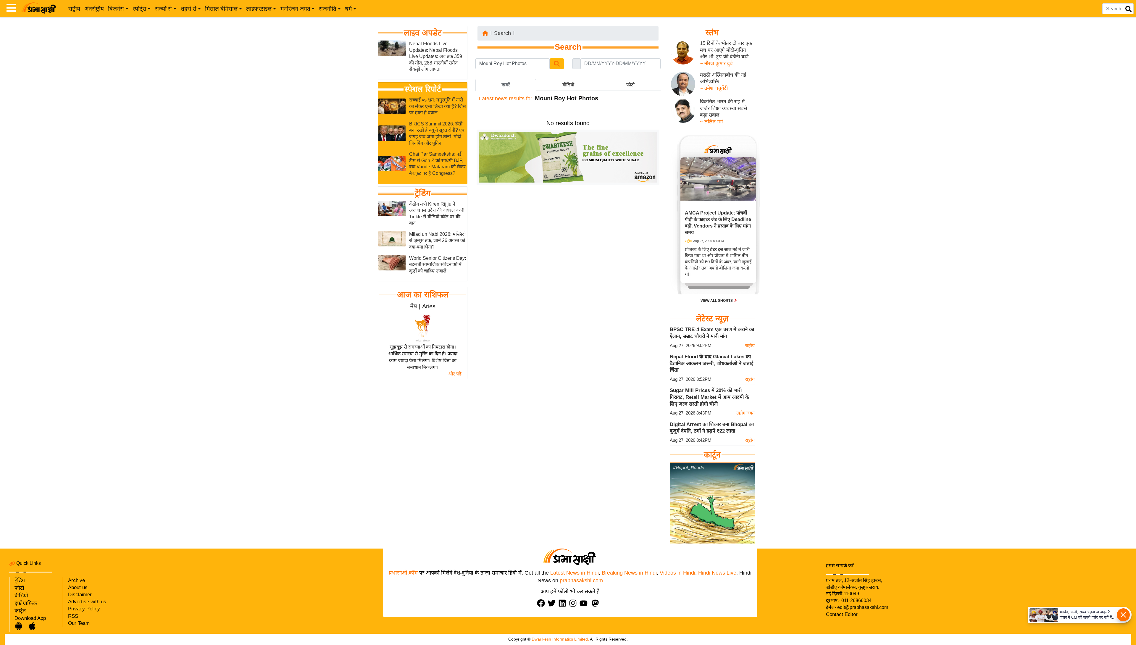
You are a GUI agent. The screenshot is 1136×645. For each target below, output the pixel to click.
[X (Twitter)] (553, 603)
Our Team (79, 623)
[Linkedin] (563, 603)
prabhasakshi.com (581, 580)
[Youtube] (585, 603)
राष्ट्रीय (74, 9)
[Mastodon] (596, 603)
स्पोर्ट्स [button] (139, 9)
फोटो (19, 588)
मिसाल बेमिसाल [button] (221, 9)
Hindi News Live (717, 573)
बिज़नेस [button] (116, 9)
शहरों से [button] (188, 9)
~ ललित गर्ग (711, 122)
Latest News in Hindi (574, 573)
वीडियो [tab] (568, 84)
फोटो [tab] (630, 84)
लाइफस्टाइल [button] (259, 9)
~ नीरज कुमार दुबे (716, 63)
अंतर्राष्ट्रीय (94, 9)
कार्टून (20, 611)
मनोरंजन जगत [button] (295, 9)
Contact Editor (842, 614)
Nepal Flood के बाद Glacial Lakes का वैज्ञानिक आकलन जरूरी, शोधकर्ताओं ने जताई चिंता (711, 363)
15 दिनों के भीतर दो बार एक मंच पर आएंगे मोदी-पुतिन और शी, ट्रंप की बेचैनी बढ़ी (726, 50)
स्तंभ (712, 32)
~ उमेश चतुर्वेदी (714, 88)
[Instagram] (574, 603)
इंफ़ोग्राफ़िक (25, 603)
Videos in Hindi (677, 573)
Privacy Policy (84, 609)
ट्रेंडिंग (422, 193)
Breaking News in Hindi (629, 573)
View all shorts (717, 301)
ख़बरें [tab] (505, 84)
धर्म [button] (348, 9)
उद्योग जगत (745, 412)
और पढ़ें (455, 373)
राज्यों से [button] (163, 9)
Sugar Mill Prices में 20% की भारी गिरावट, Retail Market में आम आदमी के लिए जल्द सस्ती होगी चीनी (709, 397)
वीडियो (21, 596)
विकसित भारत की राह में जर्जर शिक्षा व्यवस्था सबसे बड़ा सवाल (723, 108)
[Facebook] (542, 603)
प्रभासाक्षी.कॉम (403, 573)
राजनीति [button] (327, 9)
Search (502, 33)
